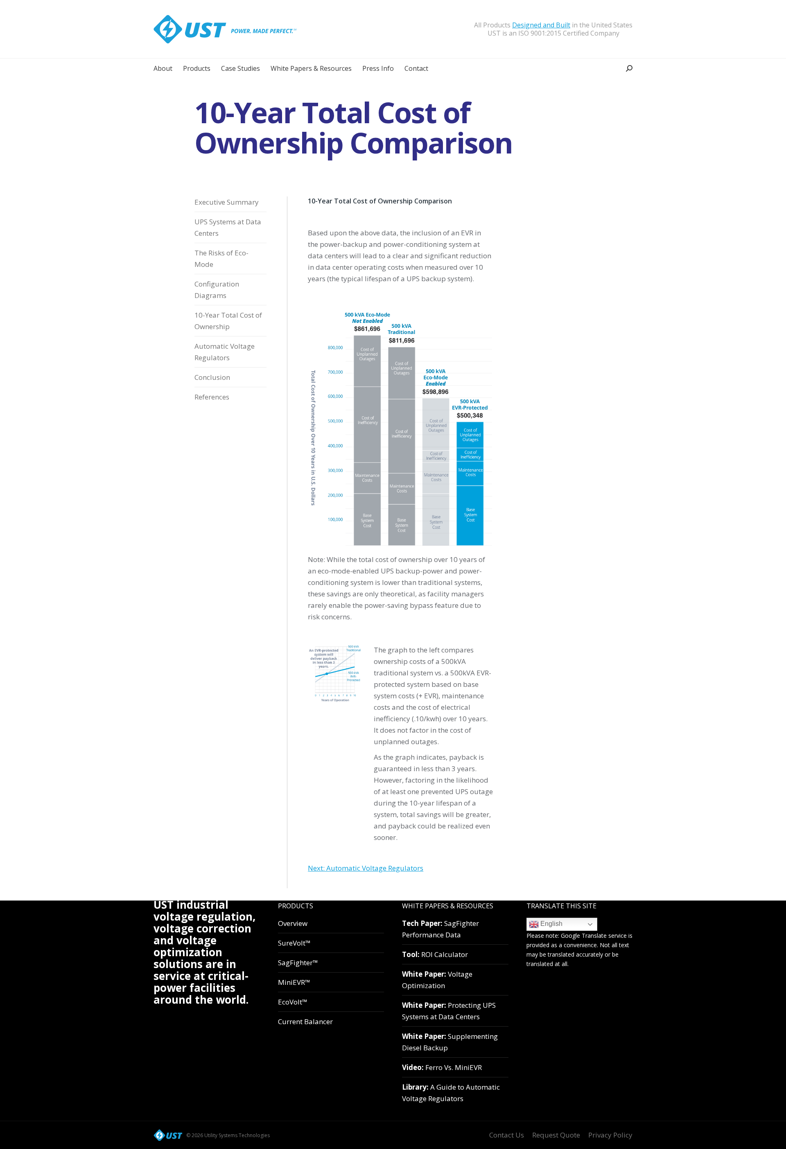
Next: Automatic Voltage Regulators (365, 868)
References (211, 397)
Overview (292, 923)
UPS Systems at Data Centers (227, 227)
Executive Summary (226, 202)
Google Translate (584, 935)
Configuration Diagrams (216, 289)
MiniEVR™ (294, 982)
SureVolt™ (294, 943)
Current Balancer (305, 1021)
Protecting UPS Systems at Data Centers (449, 1010)
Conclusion (212, 377)
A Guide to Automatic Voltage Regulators (451, 1092)
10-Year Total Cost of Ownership (228, 320)
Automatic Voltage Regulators (224, 351)
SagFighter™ (298, 962)
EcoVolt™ (292, 1002)
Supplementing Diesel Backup (450, 1042)
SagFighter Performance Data (440, 929)
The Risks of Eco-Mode (221, 258)
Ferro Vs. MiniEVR (442, 1067)
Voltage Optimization (437, 979)
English (550, 924)
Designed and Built (541, 24)
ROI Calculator (435, 954)
